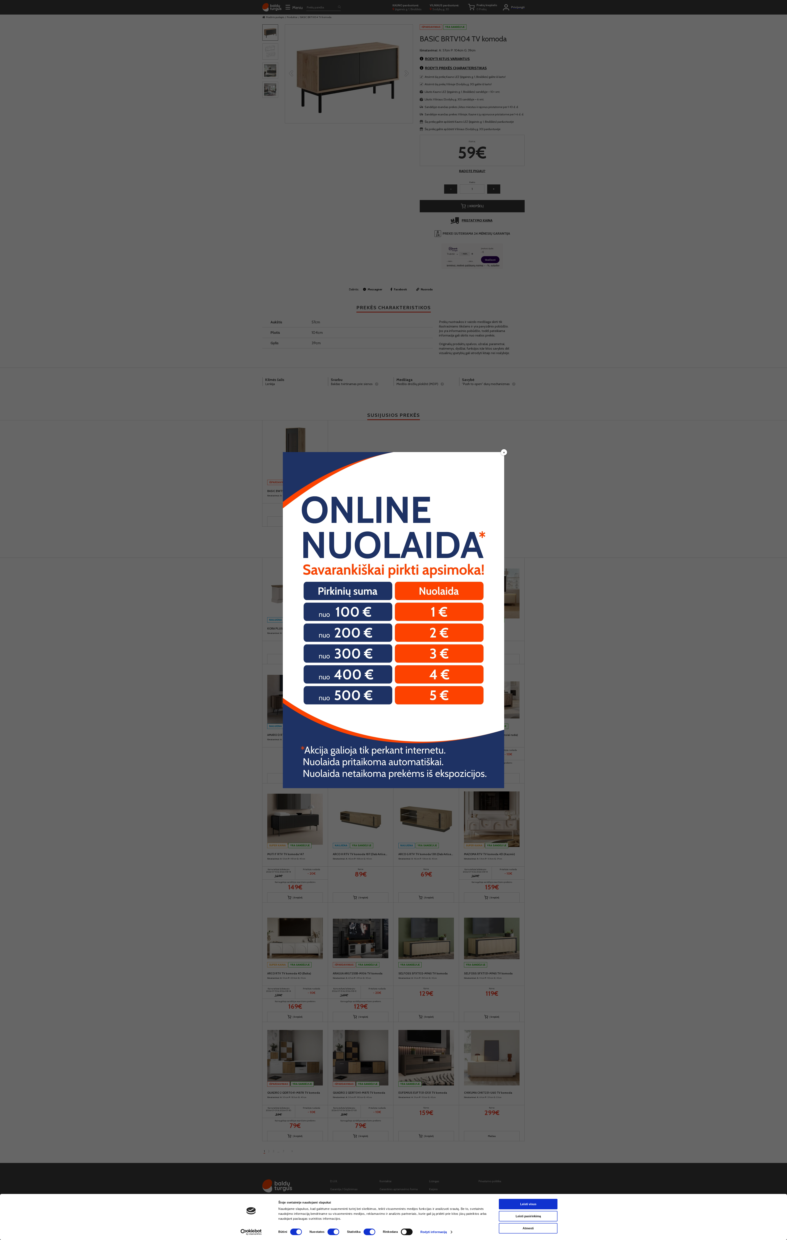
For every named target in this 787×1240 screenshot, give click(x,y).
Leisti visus (528, 1204)
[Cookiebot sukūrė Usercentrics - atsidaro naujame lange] (251, 1232)
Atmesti (528, 1228)
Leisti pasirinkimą (528, 1216)
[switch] (333, 1232)
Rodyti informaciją (433, 1232)
